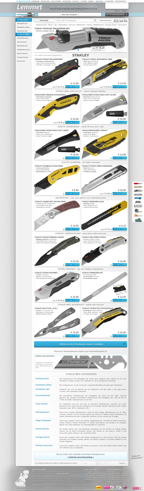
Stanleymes (109, 1)
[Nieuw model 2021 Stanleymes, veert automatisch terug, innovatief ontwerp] (80, 52)
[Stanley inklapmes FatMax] (104, 251)
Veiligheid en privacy (116, 480)
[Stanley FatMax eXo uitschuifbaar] (104, 322)
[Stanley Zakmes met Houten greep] (57, 215)
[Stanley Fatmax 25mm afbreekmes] (104, 180)
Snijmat (91, 1)
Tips (55, 25)
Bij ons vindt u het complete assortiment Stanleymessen (80, 455)
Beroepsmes (45, 1)
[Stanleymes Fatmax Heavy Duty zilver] (104, 108)
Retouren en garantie (116, 481)
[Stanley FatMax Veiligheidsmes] (57, 73)
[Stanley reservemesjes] (80, 370)
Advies (50, 25)
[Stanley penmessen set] (104, 286)
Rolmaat (75, 1)
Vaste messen (22, 42)
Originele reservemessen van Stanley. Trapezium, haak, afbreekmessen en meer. (44, 365)
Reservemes (67, 1)
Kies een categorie (70, 14)
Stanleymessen (22, 23)
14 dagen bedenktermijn (117, 478)
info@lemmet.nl (114, 483)
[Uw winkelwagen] (117, 5)
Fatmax (89, 25)
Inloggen (124, 11)
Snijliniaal (100, 1)
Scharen (84, 1)
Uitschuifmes (63, 25)
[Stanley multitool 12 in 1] (57, 322)
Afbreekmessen (22, 46)
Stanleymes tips (22, 31)
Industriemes (56, 1)
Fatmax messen (22, 53)
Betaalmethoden (114, 474)
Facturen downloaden (94, 478)
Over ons (112, 472)
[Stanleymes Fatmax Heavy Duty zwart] (57, 144)
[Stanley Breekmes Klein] (104, 215)
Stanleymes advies (23, 27)
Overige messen (22, 57)
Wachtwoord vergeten (94, 474)
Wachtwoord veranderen (95, 476)
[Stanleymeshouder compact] (104, 144)
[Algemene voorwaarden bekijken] (62, 488)
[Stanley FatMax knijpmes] (57, 286)
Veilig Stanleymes (43, 421)
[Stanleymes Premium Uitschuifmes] (57, 108)
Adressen (89, 480)
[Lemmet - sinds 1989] (29, 6)
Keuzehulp (44, 20)
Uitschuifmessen (22, 38)
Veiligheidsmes (120, 1)
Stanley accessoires (44, 446)
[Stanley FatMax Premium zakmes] (57, 251)
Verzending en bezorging (117, 476)
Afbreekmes (35, 1)
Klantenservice (105, 20)
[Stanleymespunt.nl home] (25, 15)
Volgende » (122, 463)
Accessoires (21, 61)
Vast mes (72, 25)
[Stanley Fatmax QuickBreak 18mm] (104, 73)
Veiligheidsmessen (23, 50)
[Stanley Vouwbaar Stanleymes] (57, 180)
